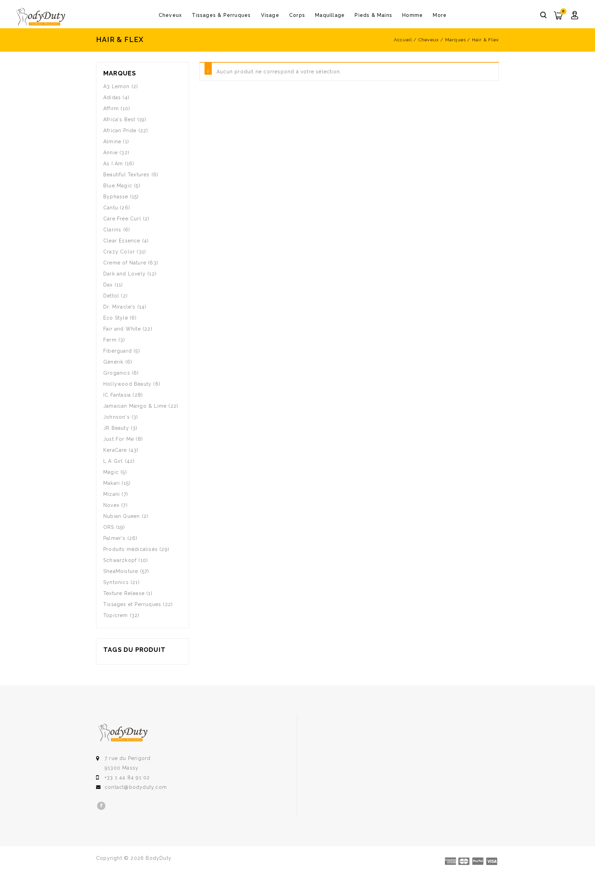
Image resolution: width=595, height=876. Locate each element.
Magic (111, 472)
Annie (110, 152)
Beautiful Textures (126, 174)
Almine (112, 141)
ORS (108, 527)
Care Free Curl (122, 218)
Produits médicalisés (130, 549)
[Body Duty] (40, 17)
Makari (111, 483)
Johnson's (116, 417)
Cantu (110, 207)
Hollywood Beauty (127, 384)
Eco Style (115, 318)
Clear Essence (121, 240)
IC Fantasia (117, 395)
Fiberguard (117, 351)
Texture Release (124, 593)
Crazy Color (119, 251)
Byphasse (115, 196)
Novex (111, 505)
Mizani (111, 494)
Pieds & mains (373, 15)
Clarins (112, 229)
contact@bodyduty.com (136, 787)
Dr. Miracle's (119, 307)
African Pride (120, 130)
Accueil (403, 39)
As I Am (113, 163)
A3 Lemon (116, 86)
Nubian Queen (121, 516)
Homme (412, 15)
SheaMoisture (120, 571)
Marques (455, 39)
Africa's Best (119, 119)
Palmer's (114, 538)
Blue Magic (117, 185)
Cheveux (170, 15)
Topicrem (115, 615)
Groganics (116, 373)
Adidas (112, 97)
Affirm (111, 108)
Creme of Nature (124, 262)
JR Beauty (116, 428)
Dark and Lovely (124, 274)
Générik (113, 362)
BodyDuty (158, 858)
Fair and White (122, 329)
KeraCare (115, 450)
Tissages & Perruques (221, 15)
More (440, 15)
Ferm (110, 340)
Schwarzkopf (120, 560)
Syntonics (116, 582)
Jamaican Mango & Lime (135, 406)
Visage (270, 15)
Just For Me (118, 439)
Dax (108, 285)
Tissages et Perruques (132, 604)
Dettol (111, 296)
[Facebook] (101, 806)
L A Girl (113, 461)
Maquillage (330, 15)
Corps (297, 15)
